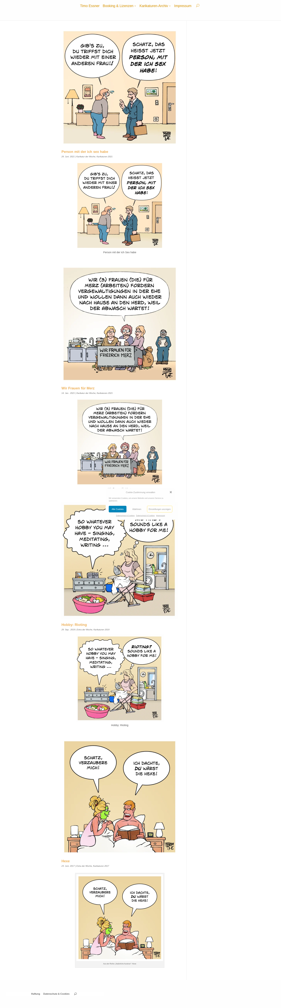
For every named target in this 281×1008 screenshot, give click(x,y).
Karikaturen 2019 (101, 629)
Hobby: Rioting (74, 625)
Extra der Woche (84, 629)
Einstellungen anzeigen (160, 509)
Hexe (65, 861)
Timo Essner (90, 6)
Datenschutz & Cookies (125, 516)
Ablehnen (136, 509)
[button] (170, 492)
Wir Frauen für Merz (78, 388)
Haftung (35, 994)
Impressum (160, 516)
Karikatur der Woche (85, 156)
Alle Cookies (118, 509)
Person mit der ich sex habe (84, 152)
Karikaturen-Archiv (153, 6)
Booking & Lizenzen (118, 6)
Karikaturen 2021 (105, 156)
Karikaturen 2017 (101, 866)
